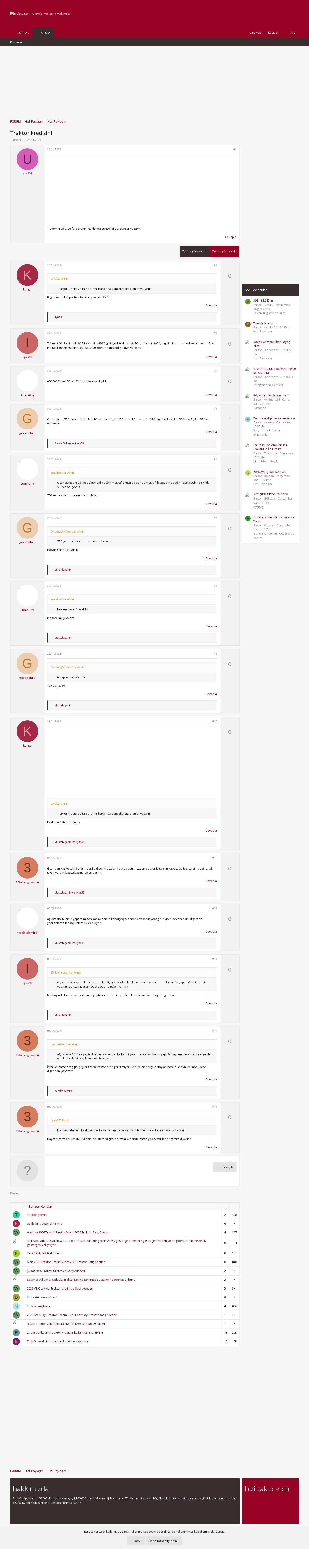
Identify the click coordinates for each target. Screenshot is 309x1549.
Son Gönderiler (256, 290)
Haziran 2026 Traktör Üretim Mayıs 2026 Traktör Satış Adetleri (68, 1232)
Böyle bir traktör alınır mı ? (44, 1223)
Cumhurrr (27, 483)
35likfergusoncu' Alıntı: (66, 972)
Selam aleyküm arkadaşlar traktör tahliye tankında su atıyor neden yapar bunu (81, 1280)
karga (27, 289)
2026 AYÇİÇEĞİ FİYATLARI (269, 472)
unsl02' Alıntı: (59, 278)
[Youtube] (247, 1510)
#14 (214, 1031)
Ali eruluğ (27, 395)
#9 (215, 653)
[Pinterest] (271, 1501)
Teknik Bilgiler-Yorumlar (269, 313)
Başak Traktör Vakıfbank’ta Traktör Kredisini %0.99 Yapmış (66, 1324)
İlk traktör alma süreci (42, 1297)
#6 (215, 459)
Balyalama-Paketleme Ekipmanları (268, 432)
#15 (214, 1107)
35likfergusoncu (27, 882)
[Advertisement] (154, 80)
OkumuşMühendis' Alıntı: (67, 531)
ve (69, 443)
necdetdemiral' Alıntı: (65, 1044)
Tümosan (259, 408)
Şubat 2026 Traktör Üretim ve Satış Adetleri (56, 1271)
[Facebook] (247, 1501)
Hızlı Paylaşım (262, 331)
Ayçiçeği (258, 507)
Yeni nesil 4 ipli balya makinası (274, 418)
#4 (215, 371)
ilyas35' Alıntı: (60, 1120)
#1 (235, 149)
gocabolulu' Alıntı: (62, 473)
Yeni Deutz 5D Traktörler (43, 1253)
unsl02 (17, 140)
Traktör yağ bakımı (39, 1306)
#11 (214, 858)
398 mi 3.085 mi (263, 300)
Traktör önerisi (37, 1215)
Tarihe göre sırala (194, 251)
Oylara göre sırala (224, 251)
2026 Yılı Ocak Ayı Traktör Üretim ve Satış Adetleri (60, 1288)
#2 (215, 265)
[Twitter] (287, 1501)
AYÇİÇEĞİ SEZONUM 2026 (270, 494)
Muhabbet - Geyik (265, 461)
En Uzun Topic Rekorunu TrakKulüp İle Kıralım (270, 447)
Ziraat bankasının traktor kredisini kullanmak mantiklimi (65, 1332)
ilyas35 (27, 357)
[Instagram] (255, 1501)
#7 (215, 518)
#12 (214, 908)
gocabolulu (27, 433)
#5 (215, 409)
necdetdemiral (27, 933)
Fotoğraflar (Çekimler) (268, 385)
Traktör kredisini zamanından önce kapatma (57, 1341)
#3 (215, 333)
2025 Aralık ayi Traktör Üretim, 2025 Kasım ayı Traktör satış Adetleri (72, 1315)
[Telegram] (279, 1501)
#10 (214, 721)
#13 (214, 959)
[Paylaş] (229, 149)
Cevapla (230, 237)
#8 (215, 586)
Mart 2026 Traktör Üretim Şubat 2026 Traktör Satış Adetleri (66, 1262)
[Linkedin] (263, 1501)
